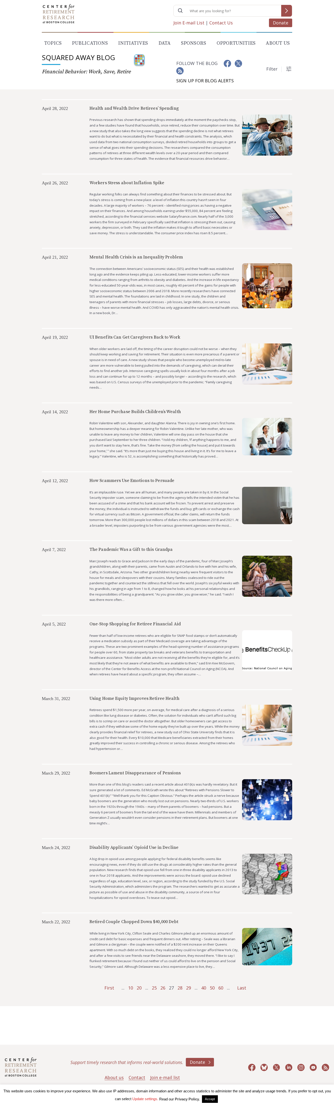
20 (139, 988)
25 (154, 988)
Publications (90, 43)
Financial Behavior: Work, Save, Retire (86, 71)
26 (162, 988)
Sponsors (193, 43)
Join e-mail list (165, 1077)
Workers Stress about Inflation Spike (126, 183)
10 (130, 988)
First (109, 988)
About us (114, 1077)
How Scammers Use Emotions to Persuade (131, 480)
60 (220, 988)
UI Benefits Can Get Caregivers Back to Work (134, 337)
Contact (137, 1077)
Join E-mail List (188, 23)
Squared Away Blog (78, 57)
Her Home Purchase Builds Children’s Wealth (135, 412)
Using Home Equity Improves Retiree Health (134, 698)
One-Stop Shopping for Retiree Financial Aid (135, 624)
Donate (280, 23)
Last (241, 988)
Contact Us (221, 23)
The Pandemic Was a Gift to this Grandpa (131, 549)
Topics (53, 43)
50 (212, 988)
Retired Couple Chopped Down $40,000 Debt (133, 922)
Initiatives (133, 43)
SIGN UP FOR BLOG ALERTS (205, 81)
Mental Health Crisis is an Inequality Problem (136, 257)
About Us (278, 43)
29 (188, 988)
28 (180, 988)
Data (164, 43)
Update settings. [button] (145, 1099)
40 (203, 988)
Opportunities (236, 43)
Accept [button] (210, 1099)
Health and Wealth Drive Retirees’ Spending (134, 108)
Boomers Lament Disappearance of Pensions (135, 773)
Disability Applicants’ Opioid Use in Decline (133, 847)
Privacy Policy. (187, 1099)
